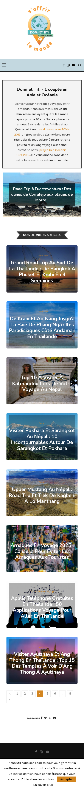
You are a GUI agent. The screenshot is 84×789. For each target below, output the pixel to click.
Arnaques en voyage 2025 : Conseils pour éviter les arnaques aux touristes (42, 551)
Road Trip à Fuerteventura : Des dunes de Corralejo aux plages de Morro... (42, 194)
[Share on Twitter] (45, 718)
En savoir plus (43, 784)
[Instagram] (68, 65)
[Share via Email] (54, 718)
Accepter (66, 779)
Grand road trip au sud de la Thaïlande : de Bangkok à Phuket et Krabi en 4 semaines (42, 271)
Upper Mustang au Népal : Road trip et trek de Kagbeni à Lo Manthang (42, 495)
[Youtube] (73, 65)
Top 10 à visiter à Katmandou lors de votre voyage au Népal (42, 383)
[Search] (80, 65)
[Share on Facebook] (41, 718)
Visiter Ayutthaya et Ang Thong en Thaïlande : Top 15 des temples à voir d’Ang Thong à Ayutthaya (42, 663)
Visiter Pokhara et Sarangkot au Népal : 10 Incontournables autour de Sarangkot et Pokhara (42, 439)
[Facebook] (64, 65)
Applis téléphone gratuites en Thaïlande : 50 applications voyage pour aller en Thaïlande (42, 607)
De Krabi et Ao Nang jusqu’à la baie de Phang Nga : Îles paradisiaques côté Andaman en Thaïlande (42, 327)
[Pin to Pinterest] (50, 718)
